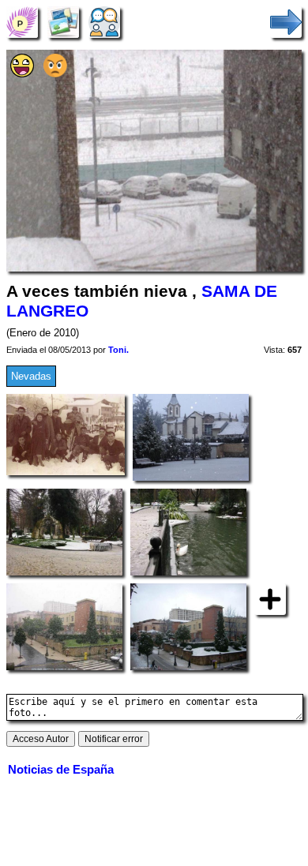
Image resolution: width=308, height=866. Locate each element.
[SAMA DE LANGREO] (22, 22)
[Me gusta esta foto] (22, 74)
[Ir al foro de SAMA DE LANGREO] (104, 22)
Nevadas (31, 376)
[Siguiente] (286, 22)
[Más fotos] (270, 598)
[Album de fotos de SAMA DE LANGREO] (63, 22)
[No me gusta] (55, 74)
